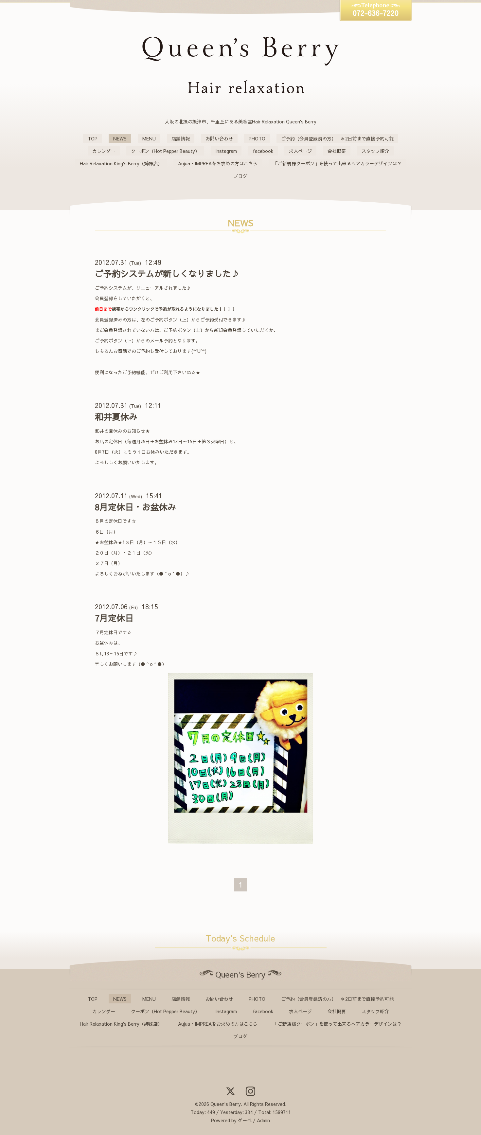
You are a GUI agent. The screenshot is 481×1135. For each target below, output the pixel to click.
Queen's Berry (225, 1104)
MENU (149, 138)
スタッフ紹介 (375, 151)
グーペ (245, 1120)
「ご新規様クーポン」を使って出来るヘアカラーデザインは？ (337, 163)
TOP (93, 138)
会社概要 (337, 151)
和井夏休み (116, 416)
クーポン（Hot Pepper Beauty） (165, 151)
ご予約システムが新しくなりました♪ (167, 273)
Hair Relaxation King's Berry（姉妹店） (121, 163)
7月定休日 (114, 618)
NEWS (120, 138)
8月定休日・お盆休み (135, 507)
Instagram (226, 151)
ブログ (240, 176)
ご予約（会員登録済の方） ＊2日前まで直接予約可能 (337, 138)
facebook (263, 151)
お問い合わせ (219, 138)
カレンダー (103, 151)
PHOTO (257, 138)
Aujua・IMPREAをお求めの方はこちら (218, 163)
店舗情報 (180, 138)
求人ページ (300, 151)
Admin (263, 1120)
